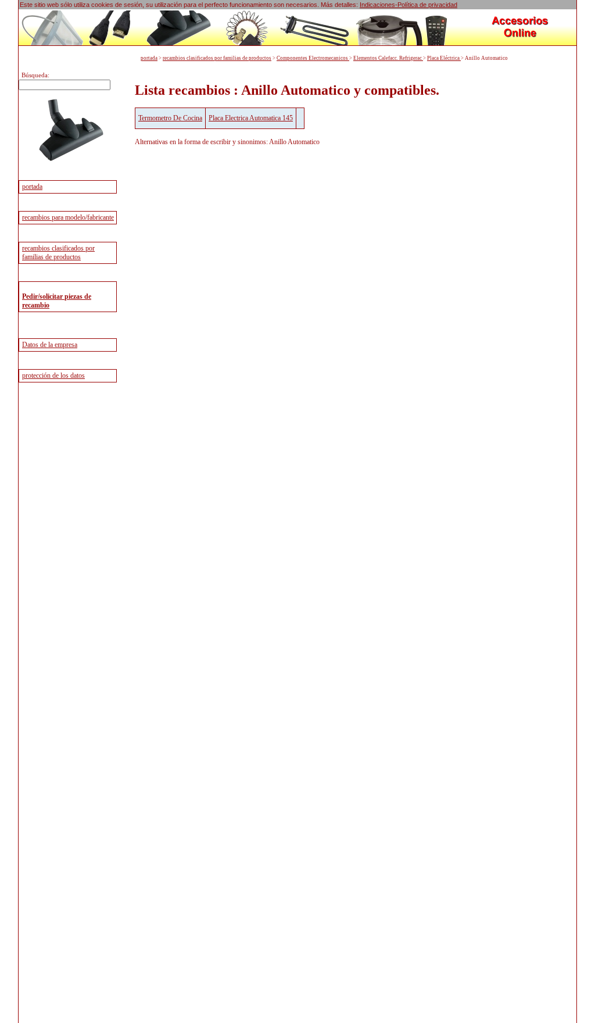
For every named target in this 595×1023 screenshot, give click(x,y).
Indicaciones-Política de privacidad (408, 4)
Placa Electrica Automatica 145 (251, 118)
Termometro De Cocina (170, 118)
